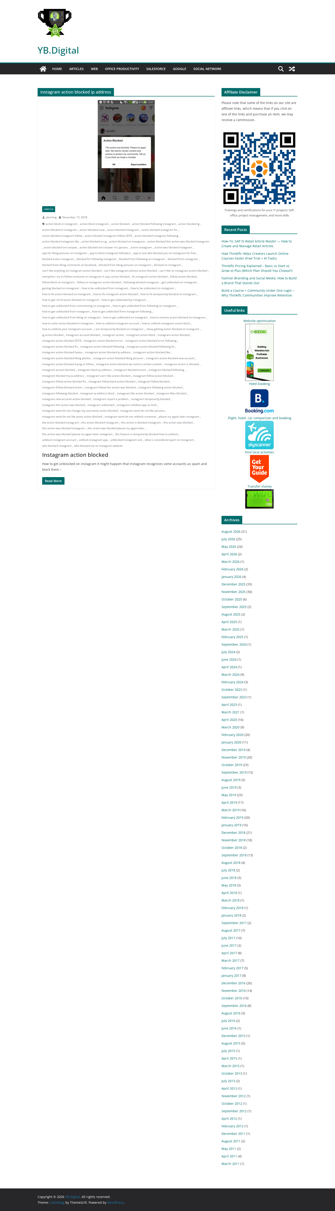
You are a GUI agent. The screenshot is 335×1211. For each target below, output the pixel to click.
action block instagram (94, 224)
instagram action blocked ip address (108, 352)
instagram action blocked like (151, 352)
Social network (207, 69)
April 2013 (229, 1088)
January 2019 (231, 825)
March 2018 (231, 900)
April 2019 (229, 802)
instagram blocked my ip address (63, 376)
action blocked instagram (123, 230)
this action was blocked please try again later (116, 428)
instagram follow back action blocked (111, 381)
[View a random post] (291, 68)
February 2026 (232, 569)
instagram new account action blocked (66, 399)
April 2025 (229, 622)
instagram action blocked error (103, 341)
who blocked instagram (57, 446)
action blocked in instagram (59, 230)
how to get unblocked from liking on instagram (71, 317)
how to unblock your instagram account (67, 329)
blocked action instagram (58, 259)
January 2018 (231, 915)
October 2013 (232, 1073)
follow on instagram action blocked (99, 282)
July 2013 (228, 1081)
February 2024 (232, 682)
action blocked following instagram (154, 224)
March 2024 (231, 674)
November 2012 (234, 1096)
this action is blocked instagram (141, 422)
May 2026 (229, 546)
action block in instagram (61, 224)
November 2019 (234, 757)
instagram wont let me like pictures (142, 411)
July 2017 (228, 938)
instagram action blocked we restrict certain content (129, 364)
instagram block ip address (94, 370)
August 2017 (231, 930)
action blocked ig (189, 224)
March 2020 (231, 727)
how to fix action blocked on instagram (66, 294)
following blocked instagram (141, 282)
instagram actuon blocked (58, 370)
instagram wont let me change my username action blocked (80, 411)
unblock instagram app (93, 440)
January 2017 (231, 975)
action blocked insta (92, 230)
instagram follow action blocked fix (64, 381)
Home (57, 69)
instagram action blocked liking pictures (118, 358)
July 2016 (228, 1021)
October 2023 (232, 689)
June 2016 (229, 1028)
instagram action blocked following (102, 346)
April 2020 (229, 719)
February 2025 (232, 637)
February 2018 (232, 908)
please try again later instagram (179, 416)
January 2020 (231, 742)
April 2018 (229, 893)
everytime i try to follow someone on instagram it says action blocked (85, 276)
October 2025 (232, 599)
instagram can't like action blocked (108, 376)
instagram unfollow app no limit (137, 405)
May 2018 (229, 885)
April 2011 (229, 1156)
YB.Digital (58, 50)
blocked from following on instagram (142, 259)
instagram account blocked (83, 335)
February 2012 (232, 1126)
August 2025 (231, 614)
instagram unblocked (101, 405)
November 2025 (234, 592)
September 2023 (234, 697)
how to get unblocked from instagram (66, 311)
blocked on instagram (167, 265)
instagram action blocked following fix (150, 346)
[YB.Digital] (43, 68)
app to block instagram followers (110, 253)
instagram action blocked (174, 335)
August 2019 (231, 780)
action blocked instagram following (156, 236)
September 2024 (234, 644)
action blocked (120, 224)
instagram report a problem (111, 399)
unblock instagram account (59, 440)
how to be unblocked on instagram (152, 288)
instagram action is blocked (181, 364)
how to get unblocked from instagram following (122, 311)
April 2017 (229, 953)
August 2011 (231, 1141)
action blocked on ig (94, 241)
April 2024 (229, 667)
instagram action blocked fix (60, 346)
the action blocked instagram (60, 422)
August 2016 (231, 1013)
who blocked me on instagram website (98, 446)
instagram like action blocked (135, 393)
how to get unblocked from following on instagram (144, 306)
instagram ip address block (97, 393)
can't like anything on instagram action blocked (71, 271)
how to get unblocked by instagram (124, 300)
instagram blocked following (166, 370)
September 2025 (234, 607)
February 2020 (232, 735)
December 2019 (233, 750)
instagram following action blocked (160, 387)
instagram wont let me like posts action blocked (72, 416)
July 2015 (228, 1051)
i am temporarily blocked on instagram (118, 329)
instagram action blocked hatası (62, 352)
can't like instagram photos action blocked (130, 271)
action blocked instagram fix (159, 230)
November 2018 (234, 840)
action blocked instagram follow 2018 (108, 236)
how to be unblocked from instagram (105, 288)
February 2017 (232, 968)
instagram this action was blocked (63, 405)
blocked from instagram (183, 259)
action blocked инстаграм (60, 247)
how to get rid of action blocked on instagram (70, 300)
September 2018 (234, 855)
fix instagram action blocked (150, 276)
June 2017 (229, 945)
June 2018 (229, 878)
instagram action (113, 335)
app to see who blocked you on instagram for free (164, 253)
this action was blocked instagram (63, 428)
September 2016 (234, 1005)
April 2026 (229, 554)
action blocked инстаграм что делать (104, 247)
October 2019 (232, 765)
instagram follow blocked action (62, 387)
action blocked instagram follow (62, 236)
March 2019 (231, 810)
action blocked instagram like (60, 241)
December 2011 (233, 1133)
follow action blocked (183, 276)
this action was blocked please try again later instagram (77, 434)
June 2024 (229, 659)
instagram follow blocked (153, 381)
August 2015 (231, 1043)
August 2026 (231, 531)
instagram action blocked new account (170, 358)
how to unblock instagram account (117, 323)
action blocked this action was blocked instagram (178, 241)
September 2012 (234, 1111)
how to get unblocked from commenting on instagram (76, 306)
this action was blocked (178, 422)
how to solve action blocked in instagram (67, 323)
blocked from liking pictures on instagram (125, 265)
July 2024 (228, 652)
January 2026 (231, 576)
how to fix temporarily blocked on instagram (168, 294)
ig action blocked (52, 335)
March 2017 (231, 960)
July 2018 (228, 870)
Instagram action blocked (75, 454)
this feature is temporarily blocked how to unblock (146, 434)
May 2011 (229, 1148)
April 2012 (229, 1118)
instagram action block (140, 335)
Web (94, 69)
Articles (76, 69)
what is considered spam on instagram (169, 440)
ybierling (51, 217)
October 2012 (232, 1103)
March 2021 (231, 712)
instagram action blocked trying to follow (67, 364)
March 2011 (231, 1164)
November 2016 (234, 990)
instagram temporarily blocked (150, 399)
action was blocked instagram (173, 247)
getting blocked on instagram (60, 288)
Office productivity (122, 69)
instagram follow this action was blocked (110, 387)
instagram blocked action (130, 370)
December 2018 (233, 832)
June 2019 (229, 787)
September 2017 (234, 923)
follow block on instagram (58, 282)
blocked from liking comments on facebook (69, 265)
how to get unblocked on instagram (125, 317)
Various (48, 209)
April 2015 (229, 1058)
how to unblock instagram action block (166, 323)
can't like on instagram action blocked (183, 271)
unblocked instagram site (126, 440)
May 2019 (229, 795)
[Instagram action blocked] (126, 150)
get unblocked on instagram (179, 282)
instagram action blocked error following (151, 341)
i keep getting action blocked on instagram (172, 329)
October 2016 (232, 998)
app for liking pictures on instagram (64, 253)
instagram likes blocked (171, 393)
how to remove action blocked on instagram (178, 317)
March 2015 (231, 1066)
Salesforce (156, 69)
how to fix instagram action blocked (115, 294)
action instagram (141, 247)
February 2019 (232, 817)
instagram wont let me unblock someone (130, 416)
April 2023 (229, 704)
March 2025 (231, 629)
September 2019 (234, 772)
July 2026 (228, 539)
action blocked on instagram (127, 241)
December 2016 (233, 983)
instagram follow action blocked (153, 376)
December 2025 (233, 584)
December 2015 (233, 1036)
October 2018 (232, 847)
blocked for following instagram (96, 259)
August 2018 (231, 862)
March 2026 (231, 561)
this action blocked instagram (100, 422)
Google (179, 69)
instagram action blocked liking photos (66, 358)
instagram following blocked (60, 393)
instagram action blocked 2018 (61, 341)
